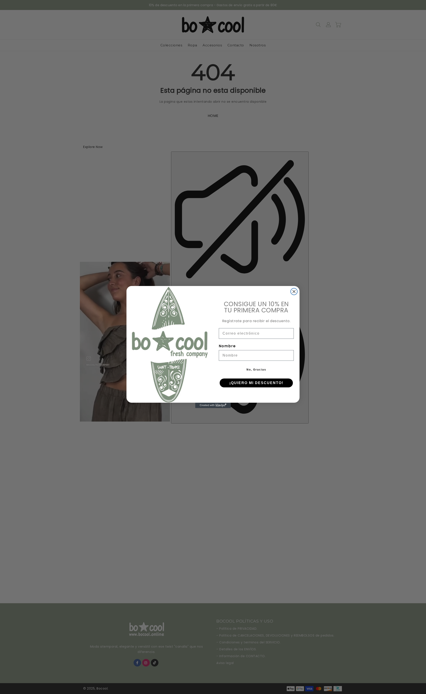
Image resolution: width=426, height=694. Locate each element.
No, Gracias (256, 369)
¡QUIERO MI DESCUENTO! (256, 383)
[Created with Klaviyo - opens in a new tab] (213, 405)
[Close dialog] (294, 291)
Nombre (227, 346)
